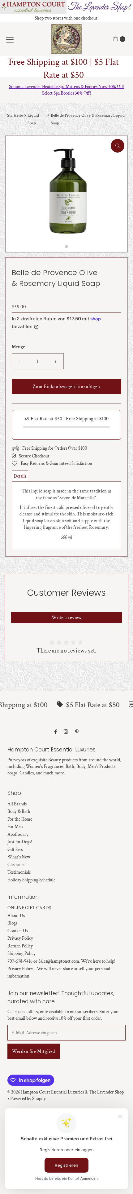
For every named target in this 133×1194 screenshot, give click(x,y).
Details (20, 476)
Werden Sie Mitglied (33, 1051)
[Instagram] (66, 732)
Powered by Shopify (28, 1098)
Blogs (12, 923)
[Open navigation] (10, 39)
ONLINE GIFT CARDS (29, 908)
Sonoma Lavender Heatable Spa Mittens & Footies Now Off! (66, 86)
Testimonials (19, 872)
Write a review (66, 617)
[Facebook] (55, 732)
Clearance (16, 865)
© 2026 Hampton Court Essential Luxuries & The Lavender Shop (65, 1092)
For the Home (19, 819)
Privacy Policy (20, 938)
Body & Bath (18, 811)
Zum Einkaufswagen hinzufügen (66, 386)
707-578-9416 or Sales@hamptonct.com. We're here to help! (61, 961)
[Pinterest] (77, 732)
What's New (18, 857)
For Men (15, 826)
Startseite (15, 115)
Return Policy (20, 946)
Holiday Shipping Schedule (31, 880)
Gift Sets (15, 849)
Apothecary (17, 834)
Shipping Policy (21, 953)
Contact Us (17, 931)
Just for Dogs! (19, 842)
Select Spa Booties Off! (66, 93)
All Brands (17, 804)
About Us (16, 915)
